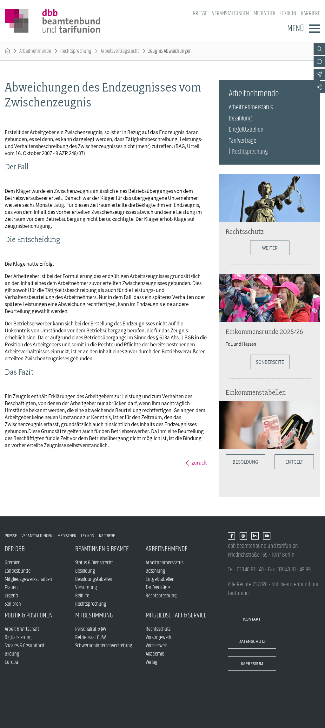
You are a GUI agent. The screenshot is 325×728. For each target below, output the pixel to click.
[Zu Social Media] (319, 87)
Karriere (310, 13)
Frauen (11, 587)
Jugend (11, 596)
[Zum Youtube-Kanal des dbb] (266, 536)
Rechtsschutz (245, 231)
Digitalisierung (18, 637)
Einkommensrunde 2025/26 (264, 331)
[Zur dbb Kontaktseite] (319, 61)
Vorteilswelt (156, 646)
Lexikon (288, 13)
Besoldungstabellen (93, 579)
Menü (295, 28)
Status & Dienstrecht (94, 563)
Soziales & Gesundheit (25, 646)
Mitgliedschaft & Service (176, 615)
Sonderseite (270, 362)
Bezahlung (240, 119)
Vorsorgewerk (158, 637)
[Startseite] (7, 51)
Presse (200, 13)
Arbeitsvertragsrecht (120, 51)
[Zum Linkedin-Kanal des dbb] (255, 536)
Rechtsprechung (75, 51)
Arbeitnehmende (35, 51)
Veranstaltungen (230, 13)
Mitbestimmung (94, 615)
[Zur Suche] (319, 49)
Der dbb (15, 549)
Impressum (252, 663)
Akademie (155, 654)
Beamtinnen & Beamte (102, 549)
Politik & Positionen (29, 615)
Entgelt (294, 462)
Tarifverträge (242, 141)
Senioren (13, 604)
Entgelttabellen (246, 130)
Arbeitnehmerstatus (251, 107)
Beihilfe (82, 596)
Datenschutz (252, 641)
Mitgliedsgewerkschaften (28, 579)
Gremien (13, 563)
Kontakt (252, 619)
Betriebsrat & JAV (90, 637)
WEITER (269, 248)
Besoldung (245, 462)
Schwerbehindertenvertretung (103, 646)
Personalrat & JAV (90, 629)
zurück (199, 462)
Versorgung (86, 587)
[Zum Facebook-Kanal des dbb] (231, 536)
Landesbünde (17, 571)
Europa (11, 662)
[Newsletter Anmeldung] (319, 74)
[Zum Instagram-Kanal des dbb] (243, 536)
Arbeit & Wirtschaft (22, 629)
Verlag (151, 662)
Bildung (12, 654)
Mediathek (264, 13)
